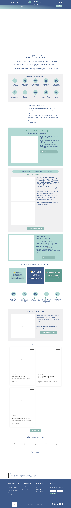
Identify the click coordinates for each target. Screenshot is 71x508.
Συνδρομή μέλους (39, 491)
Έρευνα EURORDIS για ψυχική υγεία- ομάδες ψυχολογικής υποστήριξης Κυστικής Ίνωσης (46, 377)
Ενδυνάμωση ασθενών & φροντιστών (25, 86)
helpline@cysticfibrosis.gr (42, 250)
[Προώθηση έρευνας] (25, 92)
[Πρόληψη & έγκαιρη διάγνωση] (46, 92)
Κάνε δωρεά (38, 489)
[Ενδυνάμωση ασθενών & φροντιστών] (25, 80)
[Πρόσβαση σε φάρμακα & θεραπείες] (46, 80)
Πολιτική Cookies (25, 489)
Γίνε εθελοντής (39, 487)
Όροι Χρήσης (24, 486)
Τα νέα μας (31, 349)
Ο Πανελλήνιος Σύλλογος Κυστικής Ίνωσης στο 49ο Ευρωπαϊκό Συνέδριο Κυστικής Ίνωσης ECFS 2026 (21, 417)
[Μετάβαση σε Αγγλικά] (60, 2)
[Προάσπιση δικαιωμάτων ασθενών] (14, 80)
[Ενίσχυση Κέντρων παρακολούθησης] (35, 80)
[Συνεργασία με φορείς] (35, 92)
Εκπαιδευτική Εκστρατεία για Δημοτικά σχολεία (35, 171)
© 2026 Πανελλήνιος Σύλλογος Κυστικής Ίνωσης (35, 504)
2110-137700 (47, 247)
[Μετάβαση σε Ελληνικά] (62, 2)
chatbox (44, 252)
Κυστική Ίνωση (21, 5)
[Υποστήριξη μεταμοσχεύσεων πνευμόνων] (56, 80)
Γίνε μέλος (38, 485)
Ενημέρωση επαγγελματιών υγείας (14, 97)
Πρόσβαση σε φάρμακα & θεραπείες (46, 86)
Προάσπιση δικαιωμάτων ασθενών (15, 86)
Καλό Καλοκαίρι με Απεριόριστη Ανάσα (19, 376)
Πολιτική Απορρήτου (26, 487)
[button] (59, 5)
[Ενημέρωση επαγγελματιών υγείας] (14, 92)
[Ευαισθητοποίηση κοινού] (56, 92)
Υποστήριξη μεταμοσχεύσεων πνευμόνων (56, 86)
